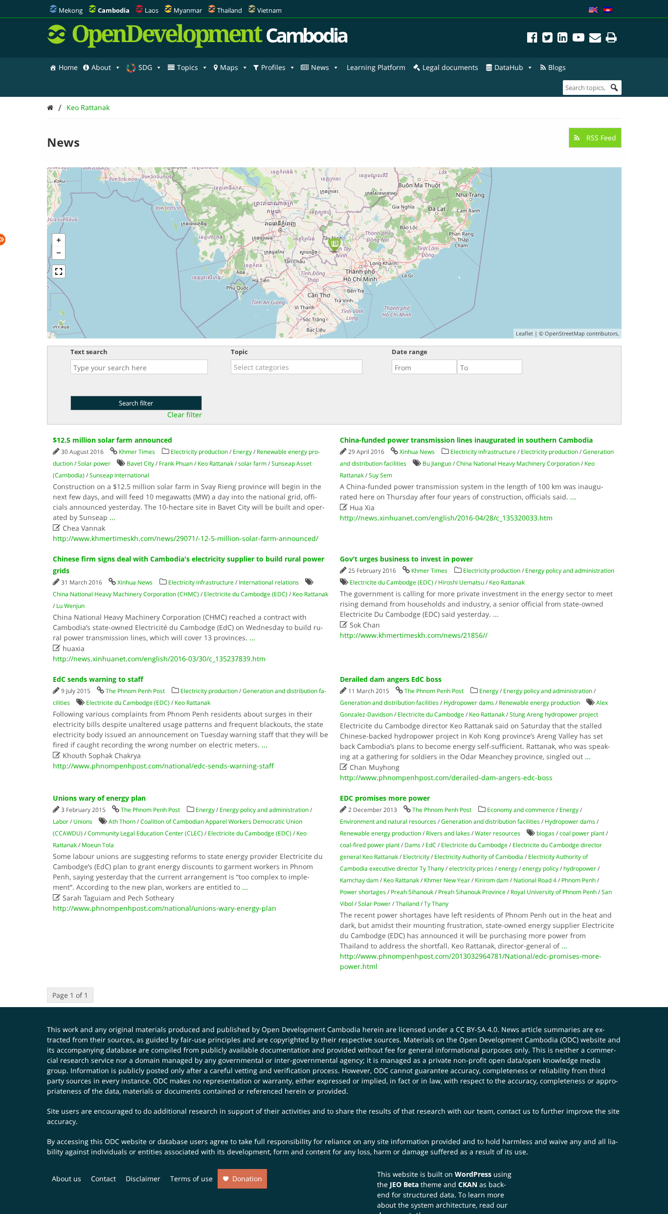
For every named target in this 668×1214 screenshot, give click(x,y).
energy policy (540, 868)
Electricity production (199, 452)
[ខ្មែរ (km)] (607, 10)
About (101, 67)
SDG (145, 67)
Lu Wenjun (70, 606)
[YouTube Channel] (578, 39)
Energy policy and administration (569, 570)
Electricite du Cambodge (431, 714)
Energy (242, 452)
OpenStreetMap (565, 333)
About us (66, 1178)
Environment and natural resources (388, 821)
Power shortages (363, 892)
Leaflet (524, 333)
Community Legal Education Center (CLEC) (145, 833)
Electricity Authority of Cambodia (478, 857)
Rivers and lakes (448, 833)
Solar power (94, 463)
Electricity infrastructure (483, 452)
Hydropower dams (469, 702)
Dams (412, 845)
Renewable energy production (539, 702)
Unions (82, 821)
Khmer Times (137, 452)
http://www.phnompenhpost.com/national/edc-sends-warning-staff (163, 765)
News (320, 67)
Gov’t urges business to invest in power (406, 558)
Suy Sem (380, 475)
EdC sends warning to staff (98, 679)
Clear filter (184, 414)
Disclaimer (143, 1178)
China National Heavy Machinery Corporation (517, 463)
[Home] (50, 107)
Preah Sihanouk (412, 892)
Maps (229, 67)
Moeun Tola (98, 845)
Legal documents (450, 67)
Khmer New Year (447, 880)
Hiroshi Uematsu (461, 582)
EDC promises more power (385, 798)
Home (68, 67)
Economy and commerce (521, 810)
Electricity (416, 857)
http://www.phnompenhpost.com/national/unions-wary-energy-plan (164, 908)
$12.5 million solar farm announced (112, 440)
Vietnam (269, 10)
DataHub (508, 67)
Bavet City (140, 463)
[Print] (611, 39)
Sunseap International (119, 475)
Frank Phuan (176, 463)
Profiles (273, 67)
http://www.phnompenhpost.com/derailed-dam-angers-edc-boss (446, 777)
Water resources (497, 833)
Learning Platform (376, 67)
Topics (187, 67)
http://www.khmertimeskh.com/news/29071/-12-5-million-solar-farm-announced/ (185, 538)
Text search (89, 351)
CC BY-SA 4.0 (476, 1029)
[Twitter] (547, 39)
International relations (269, 582)
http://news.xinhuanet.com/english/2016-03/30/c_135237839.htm (159, 658)
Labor (60, 821)
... (112, 517)
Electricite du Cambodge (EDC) (246, 594)
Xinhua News (417, 452)
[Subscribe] (595, 39)
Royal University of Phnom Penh (554, 892)
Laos (151, 10)
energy (507, 868)
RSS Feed (600, 137)
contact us (514, 1111)
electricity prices (471, 868)
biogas (545, 833)
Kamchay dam (359, 880)
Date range (409, 351)
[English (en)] (593, 10)
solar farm (252, 463)
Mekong (71, 10)
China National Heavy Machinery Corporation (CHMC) (126, 594)
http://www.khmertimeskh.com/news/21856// (414, 635)
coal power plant (581, 833)
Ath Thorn (122, 821)
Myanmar (188, 10)
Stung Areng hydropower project (554, 714)
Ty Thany (436, 903)
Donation (247, 1178)
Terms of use (191, 1178)
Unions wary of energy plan (99, 798)
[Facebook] (532, 39)
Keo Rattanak (88, 107)
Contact (103, 1178)
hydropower (579, 868)
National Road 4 (535, 880)
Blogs (557, 67)
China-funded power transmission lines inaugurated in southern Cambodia (466, 440)
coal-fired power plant (370, 845)
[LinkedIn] (562, 39)
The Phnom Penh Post (135, 691)
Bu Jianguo (437, 463)
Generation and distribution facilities (389, 702)
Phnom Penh (578, 880)
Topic (239, 351)
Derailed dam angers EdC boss (391, 679)
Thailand (229, 10)
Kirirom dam (492, 880)
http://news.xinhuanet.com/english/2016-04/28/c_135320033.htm (446, 517)
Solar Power (374, 903)
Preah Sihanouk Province (472, 892)
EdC (430, 845)
